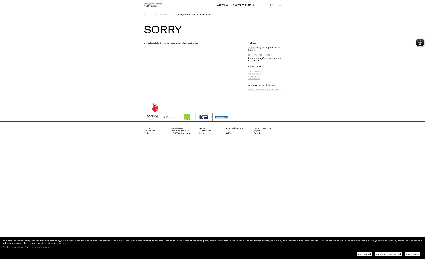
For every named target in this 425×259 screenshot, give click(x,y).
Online (251, 47)
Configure (413, 254)
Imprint (46, 247)
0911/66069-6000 (260, 54)
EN (272, 5)
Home (147, 14)
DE (267, 5)
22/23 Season (160, 14)
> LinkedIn (254, 78)
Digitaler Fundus (244, 5)
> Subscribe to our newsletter (264, 89)
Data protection (33, 247)
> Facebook (254, 73)
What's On (223, 5)
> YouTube (253, 76)
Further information (13, 247)
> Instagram (254, 71)
